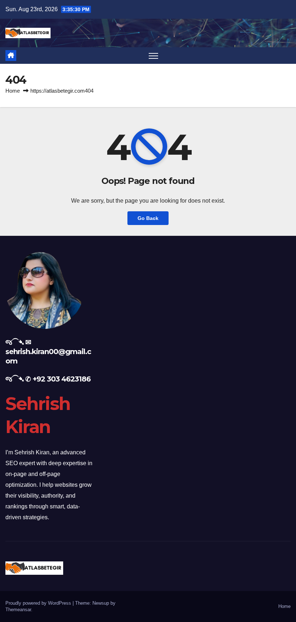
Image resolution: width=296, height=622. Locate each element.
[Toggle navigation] (153, 55)
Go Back (148, 218)
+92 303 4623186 (61, 379)
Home (12, 91)
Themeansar (18, 609)
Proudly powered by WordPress (39, 603)
